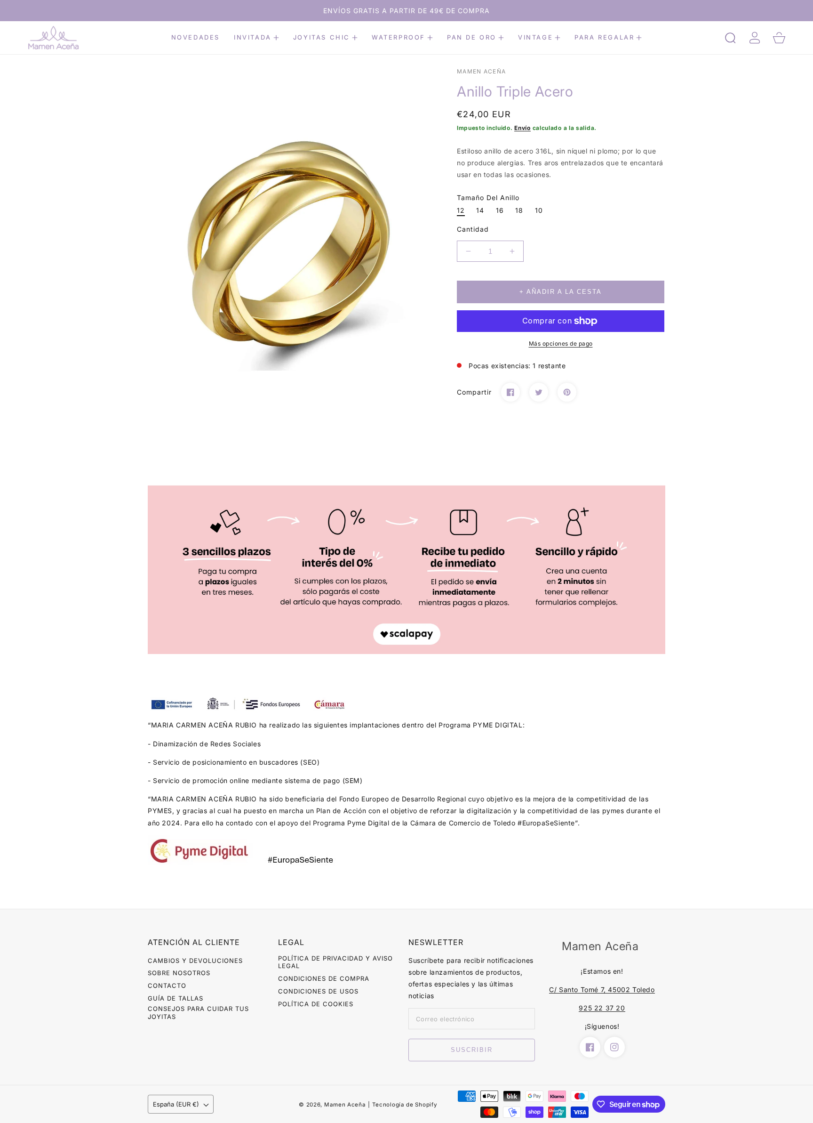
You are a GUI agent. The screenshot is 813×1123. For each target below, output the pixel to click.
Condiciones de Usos (318, 991)
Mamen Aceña (345, 1104)
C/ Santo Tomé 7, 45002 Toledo (601, 990)
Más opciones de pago (561, 343)
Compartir (474, 392)
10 (539, 210)
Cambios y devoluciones (195, 960)
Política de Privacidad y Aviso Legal (335, 962)
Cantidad (473, 229)
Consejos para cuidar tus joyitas (198, 1012)
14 (480, 210)
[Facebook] (510, 392)
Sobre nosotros (179, 973)
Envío (522, 127)
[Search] (730, 38)
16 (500, 210)
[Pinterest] (567, 392)
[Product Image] (291, 244)
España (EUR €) (176, 1104)
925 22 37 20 (602, 1008)
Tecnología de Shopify (405, 1104)
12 (461, 210)
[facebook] (590, 1047)
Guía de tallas (175, 998)
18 (519, 210)
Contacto (167, 985)
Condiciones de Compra (323, 978)
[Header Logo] (77, 38)
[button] (256, 37)
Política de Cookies (315, 1004)
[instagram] (614, 1047)
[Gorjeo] (538, 392)
